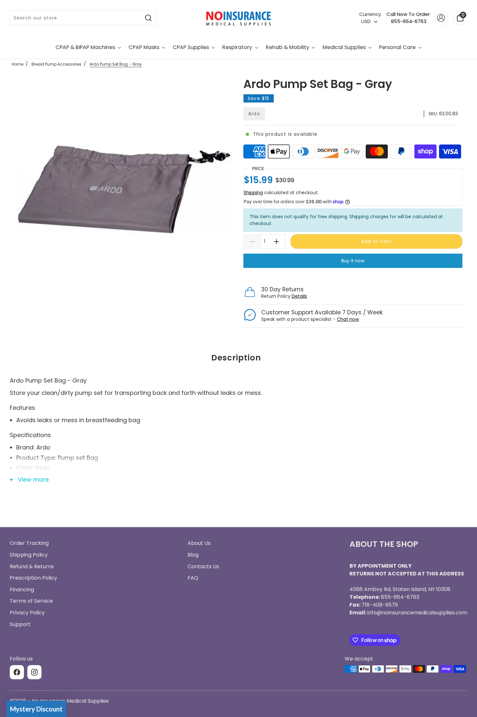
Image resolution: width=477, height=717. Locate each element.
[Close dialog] (303, 266)
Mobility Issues (239, 393)
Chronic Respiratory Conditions (238, 417)
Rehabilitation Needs (238, 441)
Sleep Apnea (238, 369)
